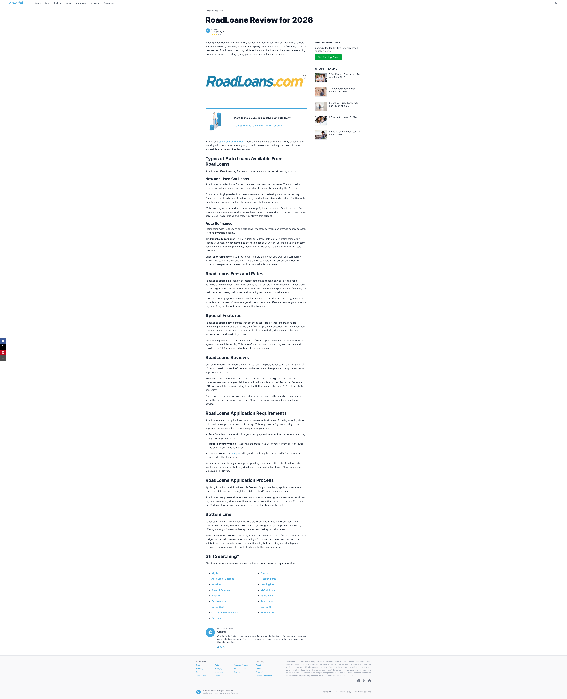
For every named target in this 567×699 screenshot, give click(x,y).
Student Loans (240, 668)
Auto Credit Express (222, 578)
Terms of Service (330, 692)
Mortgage (219, 668)
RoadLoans (267, 601)
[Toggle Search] (556, 3)
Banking (199, 668)
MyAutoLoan (268, 589)
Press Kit (259, 672)
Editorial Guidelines (264, 675)
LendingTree (267, 584)
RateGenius (267, 595)
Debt (198, 672)
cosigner (236, 453)
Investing (219, 672)
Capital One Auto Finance (225, 612)
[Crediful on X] (364, 680)
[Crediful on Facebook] (358, 680)
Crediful (214, 29)
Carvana (216, 618)
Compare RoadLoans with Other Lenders (258, 125)
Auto (217, 665)
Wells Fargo (267, 612)
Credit (198, 665)
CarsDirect (217, 606)
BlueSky (215, 595)
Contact (259, 668)
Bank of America (220, 589)
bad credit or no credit (231, 141)
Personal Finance (241, 665)
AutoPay (216, 584)
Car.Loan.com (219, 601)
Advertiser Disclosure (214, 11)
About (258, 665)
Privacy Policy (345, 692)
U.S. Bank (266, 606)
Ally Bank (216, 573)
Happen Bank (268, 578)
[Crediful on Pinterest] (369, 680)
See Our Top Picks (328, 57)
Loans (217, 675)
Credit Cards (201, 675)
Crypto (237, 672)
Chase (264, 573)
